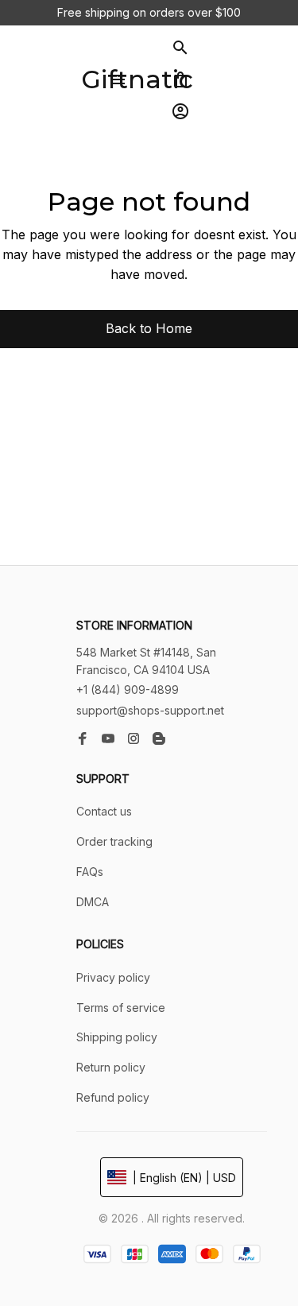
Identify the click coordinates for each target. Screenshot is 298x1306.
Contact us (104, 811)
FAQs (89, 871)
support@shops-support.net (150, 710)
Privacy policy (113, 977)
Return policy (110, 1067)
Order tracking (114, 841)
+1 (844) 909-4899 (127, 689)
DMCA (92, 902)
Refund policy (112, 1097)
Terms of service (120, 1007)
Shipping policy (116, 1037)
